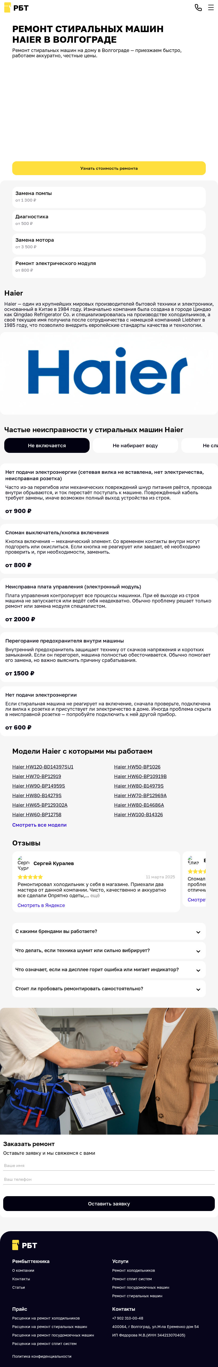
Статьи (18, 1287)
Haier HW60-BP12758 (36, 814)
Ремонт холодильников (133, 1270)
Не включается (47, 445)
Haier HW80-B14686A (139, 805)
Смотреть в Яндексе (41, 905)
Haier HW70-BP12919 (36, 776)
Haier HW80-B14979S (139, 786)
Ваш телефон (18, 1179)
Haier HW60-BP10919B (140, 776)
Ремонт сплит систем (132, 1279)
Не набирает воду (135, 445)
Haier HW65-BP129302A (40, 805)
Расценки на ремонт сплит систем (44, 1344)
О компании (23, 1270)
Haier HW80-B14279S (37, 795)
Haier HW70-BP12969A (140, 795)
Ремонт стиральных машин (137, 1296)
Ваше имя (14, 1165)
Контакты (21, 1279)
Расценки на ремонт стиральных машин (49, 1327)
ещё (95, 895)
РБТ (21, 7)
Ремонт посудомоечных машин (140, 1287)
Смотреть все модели (39, 825)
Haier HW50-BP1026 (137, 767)
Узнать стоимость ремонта (109, 168)
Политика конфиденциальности (42, 1356)
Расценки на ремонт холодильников (46, 1318)
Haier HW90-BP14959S (38, 786)
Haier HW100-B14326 (138, 814)
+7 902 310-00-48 (127, 1318)
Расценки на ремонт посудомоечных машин (53, 1335)
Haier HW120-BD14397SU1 (42, 767)
